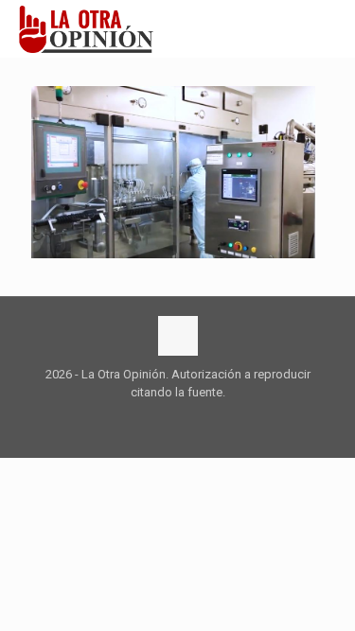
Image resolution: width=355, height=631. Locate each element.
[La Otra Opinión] (96, 28)
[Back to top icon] (178, 336)
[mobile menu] (329, 28)
